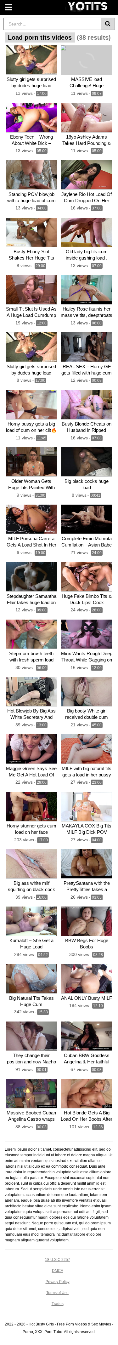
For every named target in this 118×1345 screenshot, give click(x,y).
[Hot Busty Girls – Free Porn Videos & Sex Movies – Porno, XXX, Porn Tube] (88, 6)
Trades (58, 1304)
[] (108, 24)
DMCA (57, 1270)
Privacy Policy (58, 1281)
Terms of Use (57, 1293)
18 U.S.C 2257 (57, 1259)
